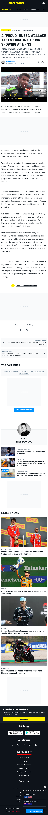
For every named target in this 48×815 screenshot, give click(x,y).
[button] (24, 85)
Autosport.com (24, 768)
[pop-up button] (39, 98)
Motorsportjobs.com (24, 765)
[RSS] (35, 745)
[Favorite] (37, 62)
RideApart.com (24, 775)
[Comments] (43, 62)
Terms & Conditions (12, 808)
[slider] (24, 95)
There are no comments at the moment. (24, 372)
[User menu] (43, 3)
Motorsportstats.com (24, 772)
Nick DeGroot (11, 61)
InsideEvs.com (24, 758)
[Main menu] (4, 3)
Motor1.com (24, 761)
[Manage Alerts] (27, 330)
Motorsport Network (19, 811)
